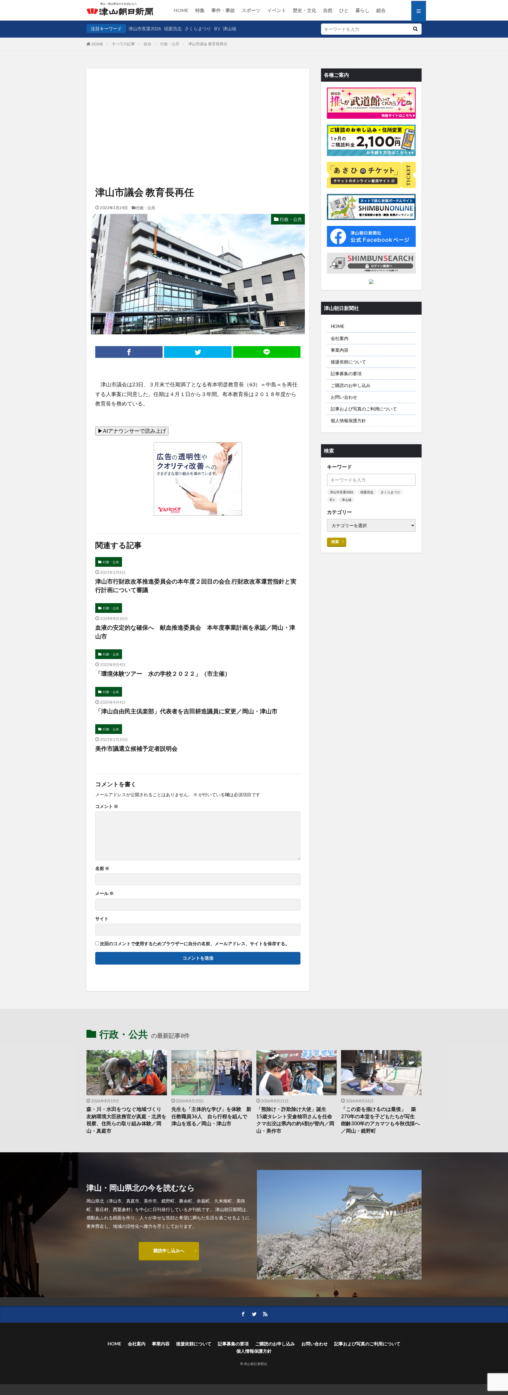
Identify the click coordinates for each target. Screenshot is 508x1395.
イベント (276, 10)
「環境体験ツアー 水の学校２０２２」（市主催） (162, 673)
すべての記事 (123, 43)
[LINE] (266, 352)
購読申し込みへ (168, 1250)
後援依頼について (348, 361)
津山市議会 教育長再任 (207, 43)
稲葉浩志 (173, 28)
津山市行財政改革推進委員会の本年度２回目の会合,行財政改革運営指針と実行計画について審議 (195, 585)
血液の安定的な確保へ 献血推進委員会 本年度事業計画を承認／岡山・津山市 (195, 632)
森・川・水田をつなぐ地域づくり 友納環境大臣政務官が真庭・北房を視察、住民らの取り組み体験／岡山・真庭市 (126, 1120)
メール (104, 893)
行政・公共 (169, 43)
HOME (181, 10)
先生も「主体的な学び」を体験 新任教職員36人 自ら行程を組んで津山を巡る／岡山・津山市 (211, 1116)
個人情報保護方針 (348, 420)
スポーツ (251, 10)
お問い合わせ (344, 397)
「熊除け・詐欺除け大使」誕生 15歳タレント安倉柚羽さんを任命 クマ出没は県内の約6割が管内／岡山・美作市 (296, 1120)
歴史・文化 (304, 10)
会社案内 (339, 338)
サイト (101, 918)
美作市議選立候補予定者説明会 (136, 748)
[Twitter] (197, 352)
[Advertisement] (197, 110)
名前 (102, 868)
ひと (344, 10)
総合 (381, 10)
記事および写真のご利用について (364, 408)
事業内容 (339, 350)
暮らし (362, 10)
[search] (415, 29)
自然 (327, 10)
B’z (217, 28)
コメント (106, 806)
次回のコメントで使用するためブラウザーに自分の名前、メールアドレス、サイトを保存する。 (195, 943)
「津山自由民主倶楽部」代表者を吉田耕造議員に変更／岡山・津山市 (186, 711)
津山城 (229, 28)
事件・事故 (223, 10)
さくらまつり (198, 28)
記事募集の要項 (346, 373)
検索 (335, 541)
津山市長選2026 (144, 28)
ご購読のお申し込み (350, 385)
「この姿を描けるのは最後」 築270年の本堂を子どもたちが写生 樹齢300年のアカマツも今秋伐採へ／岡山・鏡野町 (380, 1120)
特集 (200, 10)
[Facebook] (129, 352)
